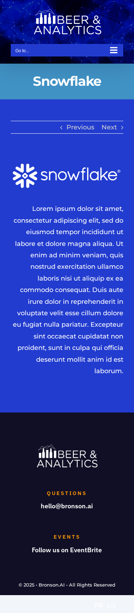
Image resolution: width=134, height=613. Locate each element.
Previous (80, 127)
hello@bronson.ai (67, 506)
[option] (111, 606)
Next (109, 127)
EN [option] (111, 606)
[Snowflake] (67, 165)
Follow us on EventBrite (67, 550)
